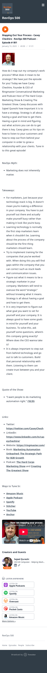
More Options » (9, 621)
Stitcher (11, 506)
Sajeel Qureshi (21, 559)
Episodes (13, 645)
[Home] (7, 8)
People (21, 645)
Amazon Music (14, 493)
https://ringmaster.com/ (31, 445)
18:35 (31, 401)
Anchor (10, 514)
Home (4, 645)
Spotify (10, 501)
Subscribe (30, 645)
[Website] (19, 565)
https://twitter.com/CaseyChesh (24, 428)
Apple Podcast (14, 497)
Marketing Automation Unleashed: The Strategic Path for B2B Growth (24, 453)
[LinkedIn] (15, 565)
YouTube (11, 510)
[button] (5, 29)
